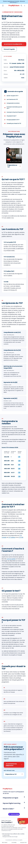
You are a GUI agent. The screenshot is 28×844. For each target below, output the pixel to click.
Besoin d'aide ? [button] (8, 809)
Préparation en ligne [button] (10, 798)
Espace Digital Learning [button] (11, 803)
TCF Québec (11, 537)
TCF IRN (21, 537)
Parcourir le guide (9, 49)
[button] (2, 5)
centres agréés (11, 559)
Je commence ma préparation (13, 44)
